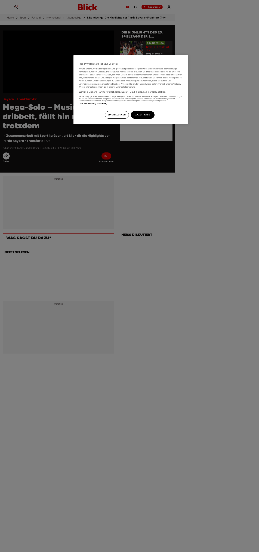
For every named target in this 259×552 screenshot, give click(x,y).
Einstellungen (117, 115)
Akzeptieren (142, 115)
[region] (130, 89)
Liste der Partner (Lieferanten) (93, 104)
